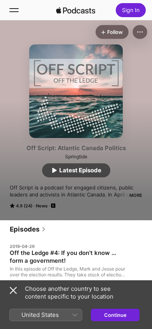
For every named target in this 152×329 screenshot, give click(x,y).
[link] (28, 229)
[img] (75, 10)
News (42, 206)
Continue (115, 315)
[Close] (13, 290)
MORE (135, 195)
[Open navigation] (14, 10)
